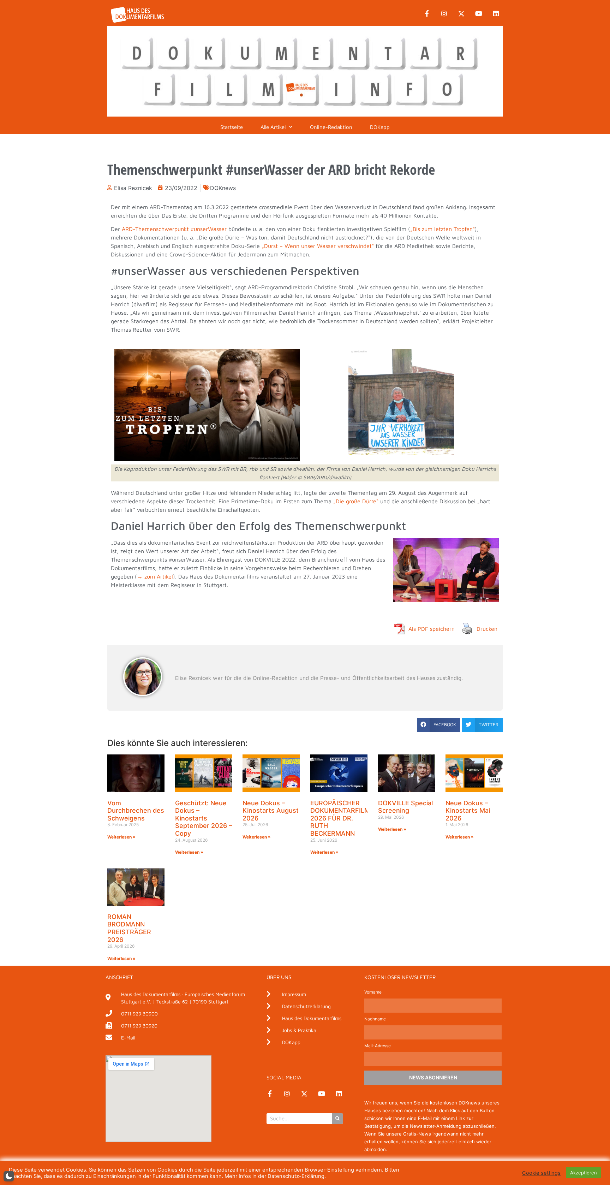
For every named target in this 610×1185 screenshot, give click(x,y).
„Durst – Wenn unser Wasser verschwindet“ (318, 246)
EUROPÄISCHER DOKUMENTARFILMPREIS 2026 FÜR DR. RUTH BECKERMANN (349, 818)
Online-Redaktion (331, 127)
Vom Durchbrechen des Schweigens (135, 810)
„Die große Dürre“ (355, 501)
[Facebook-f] (427, 14)
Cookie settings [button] (541, 1173)
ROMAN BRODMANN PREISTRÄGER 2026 (129, 928)
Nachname (375, 1019)
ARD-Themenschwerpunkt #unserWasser (174, 229)
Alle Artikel (273, 127)
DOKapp (380, 127)
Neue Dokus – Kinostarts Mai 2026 (467, 810)
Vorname (373, 992)
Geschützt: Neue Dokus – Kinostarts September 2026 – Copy (203, 818)
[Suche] (337, 1118)
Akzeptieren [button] (583, 1172)
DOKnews (223, 187)
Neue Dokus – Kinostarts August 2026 (271, 810)
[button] (438, 725)
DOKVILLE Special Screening (405, 806)
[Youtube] (479, 14)
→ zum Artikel (155, 576)
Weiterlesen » (121, 837)
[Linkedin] (496, 14)
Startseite (231, 127)
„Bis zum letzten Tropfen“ (442, 229)
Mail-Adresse (377, 1046)
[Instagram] (444, 14)
